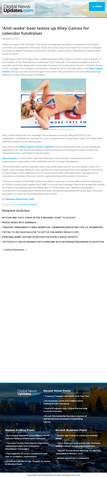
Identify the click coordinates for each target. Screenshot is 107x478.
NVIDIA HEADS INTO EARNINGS (19, 222)
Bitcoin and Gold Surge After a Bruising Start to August (39, 217)
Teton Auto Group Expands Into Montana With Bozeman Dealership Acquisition (53, 242)
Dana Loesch (9, 158)
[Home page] (28, 390)
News (33, 205)
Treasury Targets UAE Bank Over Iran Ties (66, 396)
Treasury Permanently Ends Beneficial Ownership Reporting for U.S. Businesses (52, 227)
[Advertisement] (21, 275)
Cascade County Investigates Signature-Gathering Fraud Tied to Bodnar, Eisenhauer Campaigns (27, 446)
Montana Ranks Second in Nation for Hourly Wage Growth (40, 237)
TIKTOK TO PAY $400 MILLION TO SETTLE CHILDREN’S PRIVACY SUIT (40, 232)
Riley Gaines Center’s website (37, 147)
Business (23, 205)
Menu (98, 6)
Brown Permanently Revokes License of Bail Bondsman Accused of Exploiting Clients (65, 419)
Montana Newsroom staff (20, 199)
